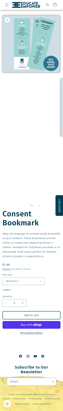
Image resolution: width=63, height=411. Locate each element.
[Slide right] (39, 205)
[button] (6, 5)
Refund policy (19, 399)
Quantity (7, 296)
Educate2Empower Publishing (29, 394)
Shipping (6, 269)
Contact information (42, 404)
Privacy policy (35, 399)
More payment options (31, 333)
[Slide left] (24, 205)
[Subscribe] (52, 382)
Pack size (7, 274)
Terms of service (52, 399)
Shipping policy (22, 404)
